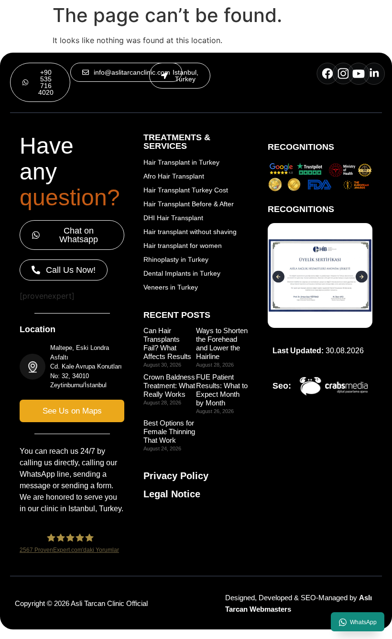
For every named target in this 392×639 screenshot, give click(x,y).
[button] (179, 76)
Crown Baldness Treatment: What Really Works (169, 385)
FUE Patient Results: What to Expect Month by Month (222, 390)
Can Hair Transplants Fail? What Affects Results (167, 343)
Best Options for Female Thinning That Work (169, 431)
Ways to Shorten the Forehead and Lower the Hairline (222, 343)
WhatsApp (363, 622)
